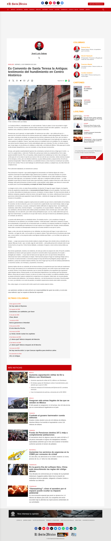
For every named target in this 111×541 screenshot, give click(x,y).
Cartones (45, 9)
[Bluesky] (62, 2)
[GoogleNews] (67, 528)
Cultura (57, 9)
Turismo (81, 9)
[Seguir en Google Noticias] (69, 80)
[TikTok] (58, 2)
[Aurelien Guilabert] (76, 74)
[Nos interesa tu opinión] (55, 514)
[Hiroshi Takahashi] (76, 57)
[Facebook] (42, 2)
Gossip (51, 9)
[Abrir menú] (8, 9)
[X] (46, 2)
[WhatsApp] (17, 80)
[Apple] (71, 528)
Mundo (26, 9)
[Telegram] (20, 80)
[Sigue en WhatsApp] (66, 80)
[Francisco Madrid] (76, 66)
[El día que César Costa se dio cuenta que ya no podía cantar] (77, 125)
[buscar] (103, 10)
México (13, 9)
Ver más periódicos (96, 4)
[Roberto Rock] (76, 49)
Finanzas (32, 9)
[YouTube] (50, 2)
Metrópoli (19, 9)
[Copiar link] (28, 80)
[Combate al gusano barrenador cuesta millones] (18, 420)
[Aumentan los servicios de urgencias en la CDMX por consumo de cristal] (18, 455)
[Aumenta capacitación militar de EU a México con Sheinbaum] (18, 383)
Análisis (38, 9)
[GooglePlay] (75, 528)
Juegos (87, 9)
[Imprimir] (32, 80)
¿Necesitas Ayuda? (55, 524)
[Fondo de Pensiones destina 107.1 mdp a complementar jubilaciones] (18, 438)
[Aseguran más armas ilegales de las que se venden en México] (18, 403)
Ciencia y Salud (73, 9)
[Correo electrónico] (24, 80)
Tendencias (64, 9)
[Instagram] (54, 2)
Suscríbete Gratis (88, 157)
